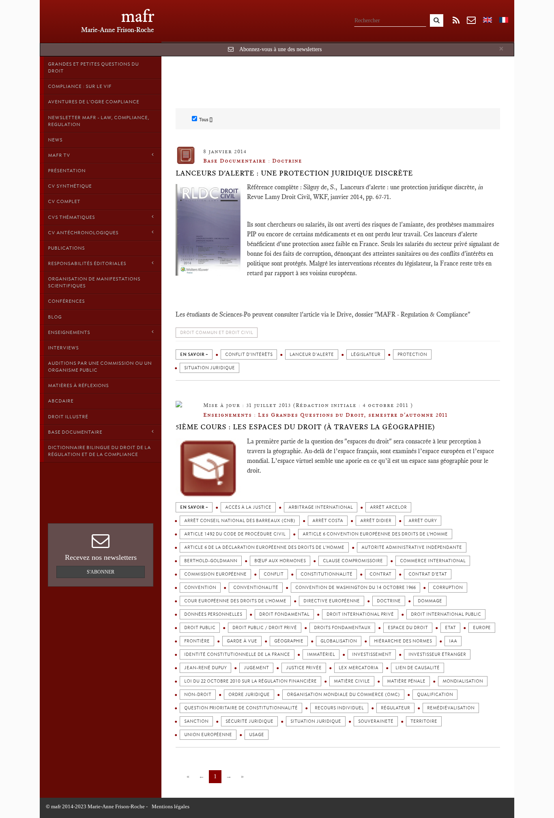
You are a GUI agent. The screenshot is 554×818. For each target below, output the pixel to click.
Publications (66, 248)
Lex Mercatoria (358, 667)
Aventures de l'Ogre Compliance (93, 102)
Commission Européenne (215, 574)
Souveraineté (375, 721)
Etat (450, 627)
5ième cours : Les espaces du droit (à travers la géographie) (305, 427)
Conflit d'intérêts (249, 354)
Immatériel (321, 654)
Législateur (365, 354)
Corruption (448, 587)
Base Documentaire (75, 432)
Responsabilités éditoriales (87, 263)
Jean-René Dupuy (205, 667)
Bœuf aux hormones (280, 560)
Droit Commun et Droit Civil (216, 332)
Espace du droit (408, 627)
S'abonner (100, 572)
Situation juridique (209, 367)
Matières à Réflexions (78, 385)
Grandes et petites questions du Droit (93, 67)
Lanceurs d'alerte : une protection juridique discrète (294, 173)
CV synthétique (70, 186)
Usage (256, 734)
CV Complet (64, 201)
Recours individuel (339, 708)
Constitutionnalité (326, 574)
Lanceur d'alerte (312, 354)
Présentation (67, 170)
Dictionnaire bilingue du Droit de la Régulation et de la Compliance (99, 451)
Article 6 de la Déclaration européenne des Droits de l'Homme (264, 547)
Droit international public (446, 614)
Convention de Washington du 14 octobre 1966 (355, 587)
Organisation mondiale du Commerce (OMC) (343, 694)
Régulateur (395, 708)
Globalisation (338, 641)
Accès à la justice (248, 507)
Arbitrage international (320, 507)
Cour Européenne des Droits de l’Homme (235, 601)
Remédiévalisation (451, 708)
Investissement (371, 654)
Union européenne (208, 734)
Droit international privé (360, 614)
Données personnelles (213, 614)
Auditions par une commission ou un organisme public (100, 366)
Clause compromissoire (353, 560)
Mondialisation (462, 681)
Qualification (435, 694)
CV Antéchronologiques (83, 233)
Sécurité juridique (249, 721)
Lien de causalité (417, 667)
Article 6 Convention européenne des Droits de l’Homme (375, 534)
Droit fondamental (284, 614)
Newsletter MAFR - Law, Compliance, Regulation (98, 121)
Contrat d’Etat (427, 574)
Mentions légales (170, 806)
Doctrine (389, 601)
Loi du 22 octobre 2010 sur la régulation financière (250, 681)
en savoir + (194, 354)
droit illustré (68, 417)
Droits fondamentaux (342, 627)
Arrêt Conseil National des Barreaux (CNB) (239, 520)
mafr (137, 16)
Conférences (66, 301)
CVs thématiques (71, 217)
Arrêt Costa (327, 520)
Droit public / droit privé (264, 627)
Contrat (380, 574)
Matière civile (352, 681)
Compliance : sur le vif (80, 86)
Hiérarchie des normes (403, 641)
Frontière (197, 641)
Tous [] (206, 119)
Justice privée (304, 667)
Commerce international (433, 560)
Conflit (273, 574)
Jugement (256, 667)
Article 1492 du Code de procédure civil (235, 534)
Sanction (196, 721)
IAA (453, 641)
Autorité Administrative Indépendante (411, 547)
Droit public (199, 627)
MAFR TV (59, 155)
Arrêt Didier (375, 520)
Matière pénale (406, 681)
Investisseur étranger (437, 654)
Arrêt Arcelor (388, 507)
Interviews (63, 348)
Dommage (430, 601)
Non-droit (197, 694)
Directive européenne (331, 601)
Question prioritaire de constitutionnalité (241, 708)
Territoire (423, 721)
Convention (200, 587)
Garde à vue (242, 641)
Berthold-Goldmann (210, 560)
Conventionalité (255, 587)
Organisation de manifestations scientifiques (94, 282)
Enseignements (69, 332)
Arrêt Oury (422, 520)
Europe (482, 627)
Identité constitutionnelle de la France (237, 654)
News (55, 140)
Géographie (288, 641)
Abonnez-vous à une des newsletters (280, 49)
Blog (55, 317)
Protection (412, 354)
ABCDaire (60, 401)
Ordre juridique (249, 694)
